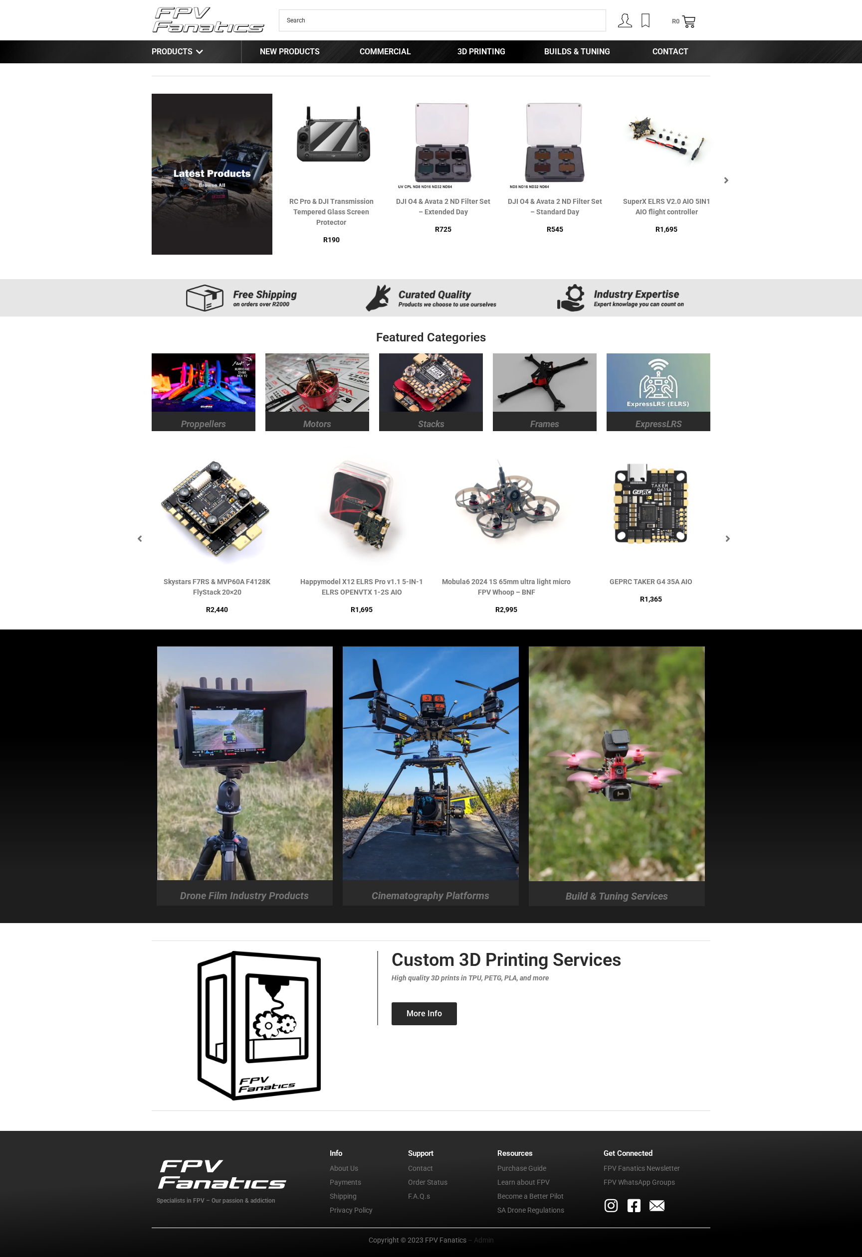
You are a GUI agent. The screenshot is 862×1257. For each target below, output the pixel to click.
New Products (290, 51)
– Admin (480, 1240)
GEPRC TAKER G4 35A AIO (361, 582)
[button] (360, 183)
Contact (670, 51)
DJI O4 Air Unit (666, 201)
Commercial (385, 51)
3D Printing (481, 51)
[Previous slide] (270, 180)
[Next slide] (726, 180)
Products (172, 51)
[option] (331, 175)
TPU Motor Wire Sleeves (554, 201)
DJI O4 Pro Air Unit (651, 582)
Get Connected (628, 1153)
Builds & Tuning (577, 51)
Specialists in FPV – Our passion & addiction (216, 1200)
